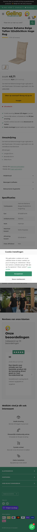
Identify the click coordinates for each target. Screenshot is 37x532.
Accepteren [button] (18, 274)
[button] (18, 279)
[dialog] (18, 266)
